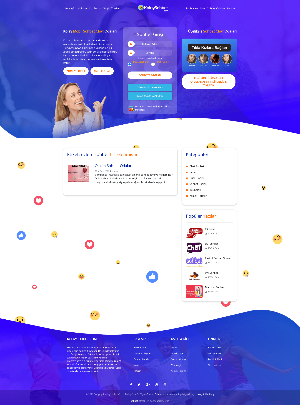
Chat (148, 394)
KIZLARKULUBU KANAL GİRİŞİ (150, 95)
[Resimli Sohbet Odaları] (194, 262)
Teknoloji (195, 190)
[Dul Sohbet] (194, 247)
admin (115, 171)
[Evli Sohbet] (194, 276)
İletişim (231, 8)
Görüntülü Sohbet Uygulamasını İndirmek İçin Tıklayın (208, 81)
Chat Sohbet (197, 166)
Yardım (115, 8)
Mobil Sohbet (215, 359)
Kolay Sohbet (215, 347)
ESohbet (210, 229)
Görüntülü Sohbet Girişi (150, 87)
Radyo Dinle (77, 71)
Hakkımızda (84, 8)
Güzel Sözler (197, 178)
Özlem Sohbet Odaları (113, 165)
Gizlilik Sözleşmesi (143, 353)
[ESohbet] (194, 233)
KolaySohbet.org (205, 394)
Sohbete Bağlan (150, 75)
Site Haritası (214, 365)
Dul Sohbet (211, 243)
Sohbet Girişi (101, 8)
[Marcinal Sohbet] (194, 291)
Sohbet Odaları (216, 8)
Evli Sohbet (211, 272)
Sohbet (158, 394)
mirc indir (139, 109)
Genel (193, 172)
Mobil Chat (103, 71)
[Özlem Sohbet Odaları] (78, 173)
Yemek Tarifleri (198, 196)
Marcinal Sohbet (214, 287)
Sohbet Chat (214, 353)
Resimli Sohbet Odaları (218, 258)
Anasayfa (70, 8)
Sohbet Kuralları (195, 8)
